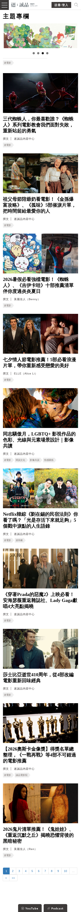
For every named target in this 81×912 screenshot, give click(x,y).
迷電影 (7, 62)
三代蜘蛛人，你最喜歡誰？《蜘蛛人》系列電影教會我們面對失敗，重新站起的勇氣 (38, 124)
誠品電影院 (22, 775)
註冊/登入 (61, 5)
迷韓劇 (19, 540)
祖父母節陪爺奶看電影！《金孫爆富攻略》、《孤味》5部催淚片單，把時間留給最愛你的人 (39, 205)
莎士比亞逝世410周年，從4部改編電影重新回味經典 (38, 677)
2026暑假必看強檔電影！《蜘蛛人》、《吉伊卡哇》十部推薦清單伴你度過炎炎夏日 (38, 285)
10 (65, 871)
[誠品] (24, 4)
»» (13, 877)
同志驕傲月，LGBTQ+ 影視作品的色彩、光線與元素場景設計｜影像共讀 (39, 439)
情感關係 (48, 460)
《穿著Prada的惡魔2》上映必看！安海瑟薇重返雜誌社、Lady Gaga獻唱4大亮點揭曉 (40, 600)
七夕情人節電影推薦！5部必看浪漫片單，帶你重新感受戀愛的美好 (39, 362)
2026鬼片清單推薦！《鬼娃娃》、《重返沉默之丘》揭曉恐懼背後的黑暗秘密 (38, 835)
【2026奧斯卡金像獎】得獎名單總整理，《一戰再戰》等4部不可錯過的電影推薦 (39, 754)
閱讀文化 (20, 460)
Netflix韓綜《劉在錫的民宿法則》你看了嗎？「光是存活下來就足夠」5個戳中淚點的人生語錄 (40, 520)
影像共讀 (34, 460)
